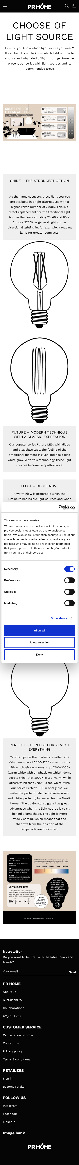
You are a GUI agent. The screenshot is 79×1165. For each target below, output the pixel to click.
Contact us (11, 1043)
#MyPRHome (12, 1016)
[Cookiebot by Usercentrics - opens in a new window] (59, 507)
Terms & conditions (16, 1059)
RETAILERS (13, 1070)
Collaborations (13, 1008)
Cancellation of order (18, 1035)
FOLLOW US (14, 1098)
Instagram (10, 1105)
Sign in (7, 1078)
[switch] (69, 580)
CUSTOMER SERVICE (22, 1027)
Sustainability (12, 1000)
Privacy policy (12, 1051)
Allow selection (39, 642)
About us (9, 992)
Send (72, 972)
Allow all (39, 630)
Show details (59, 618)
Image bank (14, 1133)
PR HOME (12, 984)
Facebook (10, 1114)
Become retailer (14, 1086)
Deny (39, 654)
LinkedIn (9, 1122)
